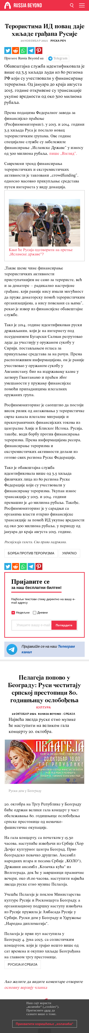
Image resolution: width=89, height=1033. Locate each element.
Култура (43, 707)
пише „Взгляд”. (63, 154)
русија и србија (22, 965)
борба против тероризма (31, 553)
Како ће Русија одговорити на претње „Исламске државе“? (41, 252)
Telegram (60, 58)
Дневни (42, 612)
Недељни (23, 612)
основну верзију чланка (25, 988)
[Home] (7, 5)
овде (47, 1010)
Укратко (69, 553)
